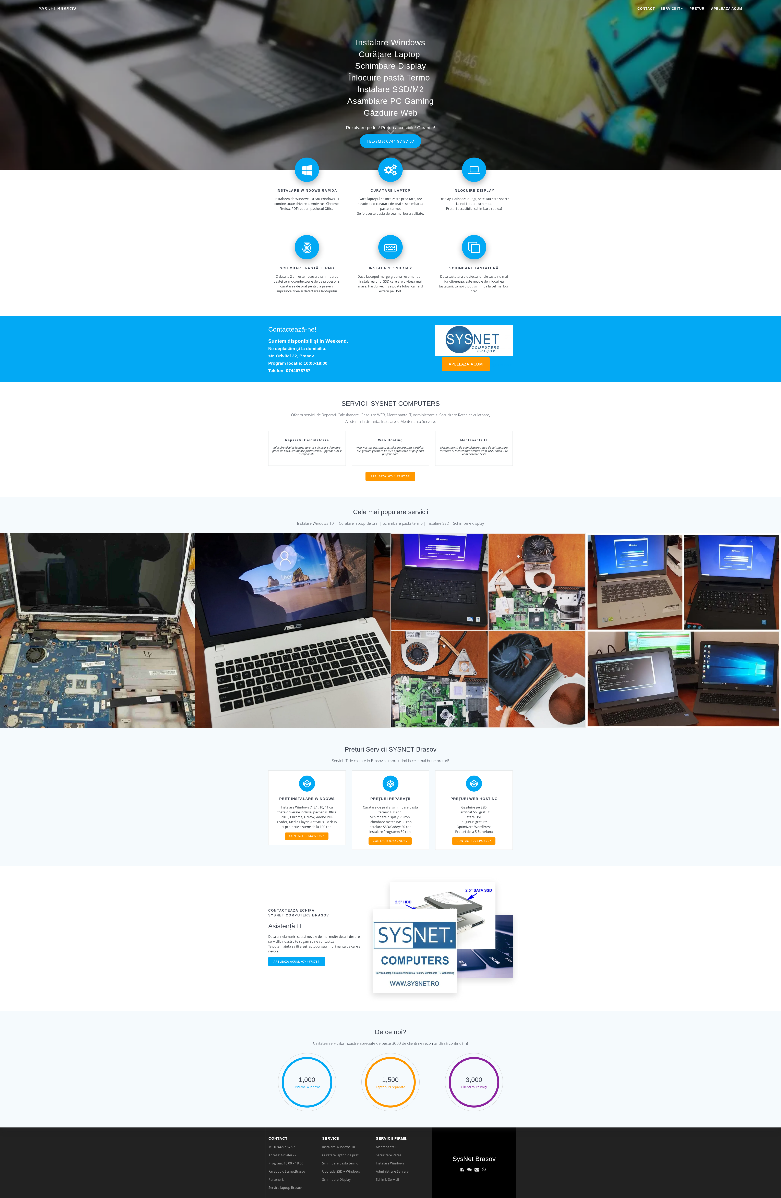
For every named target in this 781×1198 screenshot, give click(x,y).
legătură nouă (501, 365)
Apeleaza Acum (726, 8)
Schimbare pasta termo (340, 1163)
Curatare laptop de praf (340, 1155)
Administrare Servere (392, 1171)
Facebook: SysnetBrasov (286, 1171)
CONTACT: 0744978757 (306, 836)
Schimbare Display (390, 65)
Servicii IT (671, 8)
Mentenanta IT (387, 1147)
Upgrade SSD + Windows (341, 1171)
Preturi (697, 8)
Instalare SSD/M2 (390, 89)
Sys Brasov (57, 8)
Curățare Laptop (389, 54)
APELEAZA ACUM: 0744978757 (297, 961)
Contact (646, 8)
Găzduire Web (391, 112)
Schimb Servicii (387, 1179)
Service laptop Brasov (285, 1187)
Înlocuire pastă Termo (389, 77)
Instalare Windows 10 (338, 1147)
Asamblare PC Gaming (390, 101)
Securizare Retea (388, 1155)
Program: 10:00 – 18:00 (285, 1163)
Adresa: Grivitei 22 (282, 1155)
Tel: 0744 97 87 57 (281, 1147)
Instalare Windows (390, 42)
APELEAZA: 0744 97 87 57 (390, 476)
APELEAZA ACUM (466, 364)
